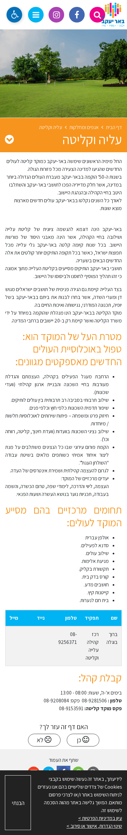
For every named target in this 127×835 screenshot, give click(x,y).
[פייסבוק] (77, 15)
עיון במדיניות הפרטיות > (100, 818)
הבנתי (18, 803)
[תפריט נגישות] (14, 15)
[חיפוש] (97, 15)
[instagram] (56, 15)
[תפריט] (36, 15)
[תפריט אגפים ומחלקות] (9, 139)
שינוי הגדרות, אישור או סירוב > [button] (94, 826)
